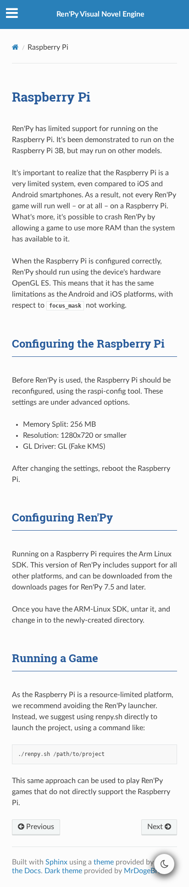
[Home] (15, 47)
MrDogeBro (143, 871)
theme (104, 862)
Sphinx (56, 862)
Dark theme (63, 871)
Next (156, 826)
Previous (39, 826)
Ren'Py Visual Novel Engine (100, 14)
